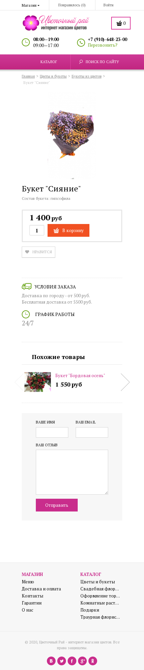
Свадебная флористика (100, 589)
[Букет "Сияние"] (72, 136)
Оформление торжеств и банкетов (100, 596)
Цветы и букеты (97, 582)
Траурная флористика (100, 617)
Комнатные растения (100, 603)
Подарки (89, 610)
